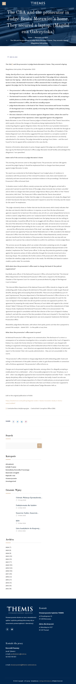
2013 (7, 586)
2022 (7, 559)
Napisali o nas (10, 475)
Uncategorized (11, 481)
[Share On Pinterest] (26, 421)
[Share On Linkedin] (21, 421)
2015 (7, 580)
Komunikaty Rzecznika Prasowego (17, 470)
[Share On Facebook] (13, 421)
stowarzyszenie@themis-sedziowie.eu (23, 665)
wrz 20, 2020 (13, 57)
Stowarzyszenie (11, 478)
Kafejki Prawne (11, 467)
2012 (7, 588)
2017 (7, 574)
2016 (7, 577)
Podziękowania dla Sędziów (26, 505)
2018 (7, 571)
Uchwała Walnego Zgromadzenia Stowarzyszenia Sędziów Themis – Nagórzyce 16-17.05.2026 (29, 498)
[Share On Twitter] (17, 421)
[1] (12, 64)
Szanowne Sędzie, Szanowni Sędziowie (26, 513)
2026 (7, 547)
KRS (17, 521)
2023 (7, 556)
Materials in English (12, 472)
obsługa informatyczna (45, 681)
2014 (7, 583)
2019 (7, 568)
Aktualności (10, 464)
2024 (7, 553)
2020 (7, 565)
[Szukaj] (39, 445)
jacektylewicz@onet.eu (18, 654)
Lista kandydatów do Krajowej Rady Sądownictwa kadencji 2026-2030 (29, 529)
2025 (7, 550)
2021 (7, 562)
